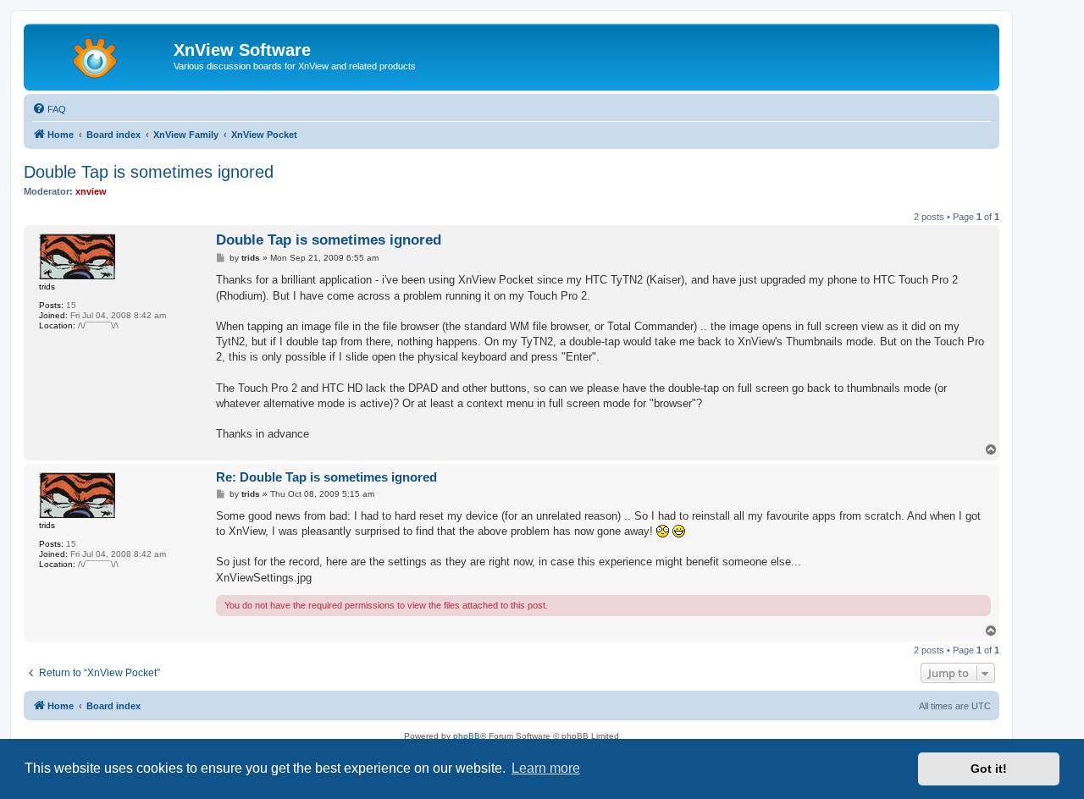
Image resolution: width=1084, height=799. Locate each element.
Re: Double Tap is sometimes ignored (326, 477)
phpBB (466, 736)
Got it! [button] (989, 768)
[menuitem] (49, 109)
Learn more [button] (546, 768)
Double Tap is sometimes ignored (149, 172)
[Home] (101, 55)
